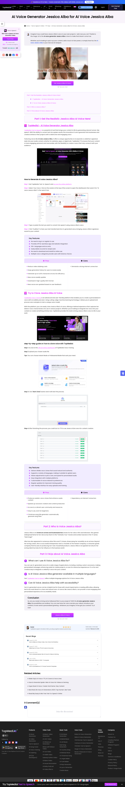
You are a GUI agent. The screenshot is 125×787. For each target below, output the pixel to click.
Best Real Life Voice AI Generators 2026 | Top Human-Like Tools (50, 690)
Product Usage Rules (115, 768)
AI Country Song (65, 750)
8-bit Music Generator (63, 735)
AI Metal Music (64, 739)
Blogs (110, 754)
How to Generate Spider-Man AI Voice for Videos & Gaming (44, 654)
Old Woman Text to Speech (84, 740)
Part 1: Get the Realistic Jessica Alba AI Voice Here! (44, 95)
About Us (111, 734)
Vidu (99, 744)
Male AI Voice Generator (83, 737)
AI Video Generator (32, 740)
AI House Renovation (49, 763)
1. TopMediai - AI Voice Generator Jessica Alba (47, 99)
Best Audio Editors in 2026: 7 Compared (39, 660)
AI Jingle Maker (65, 759)
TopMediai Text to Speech (33, 130)
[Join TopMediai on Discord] (16, 742)
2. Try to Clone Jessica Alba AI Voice (44, 103)
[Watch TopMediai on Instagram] (10, 742)
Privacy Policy (112, 763)
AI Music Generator (32, 735)
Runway (100, 756)
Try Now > (89, 2)
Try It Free (10, 39)
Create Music (64, 770)
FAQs (109, 748)
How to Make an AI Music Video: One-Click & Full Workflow (43, 642)
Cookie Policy (112, 760)
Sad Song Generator (63, 746)
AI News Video (47, 761)
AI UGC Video (47, 739)
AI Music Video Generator (47, 735)
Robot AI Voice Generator (83, 734)
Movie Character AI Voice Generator (83, 753)
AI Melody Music (65, 753)
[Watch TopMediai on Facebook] (6, 742)
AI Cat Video (47, 752)
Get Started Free (111, 784)
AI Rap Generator (65, 764)
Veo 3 (100, 741)
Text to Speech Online (37, 26)
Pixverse (100, 747)
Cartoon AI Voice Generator (84, 743)
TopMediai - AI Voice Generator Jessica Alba (50, 126)
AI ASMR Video (47, 755)
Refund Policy (112, 765)
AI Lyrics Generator (66, 767)
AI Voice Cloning (34, 750)
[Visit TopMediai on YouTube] (13, 742)
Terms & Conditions (114, 757)
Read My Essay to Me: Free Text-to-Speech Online (45, 694)
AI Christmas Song (66, 756)
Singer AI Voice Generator (83, 749)
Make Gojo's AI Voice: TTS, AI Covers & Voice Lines (41, 648)
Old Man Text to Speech (83, 746)
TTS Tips (47, 26)
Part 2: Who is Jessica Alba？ (36, 107)
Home (28, 26)
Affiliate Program (113, 745)
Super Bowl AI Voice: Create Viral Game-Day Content (46, 686)
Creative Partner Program (113, 741)
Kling (99, 750)
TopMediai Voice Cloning (32, 298)
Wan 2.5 (100, 753)
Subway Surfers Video (50, 758)
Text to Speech (11, 30)
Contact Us (111, 737)
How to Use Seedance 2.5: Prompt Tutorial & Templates (42, 666)
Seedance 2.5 (101, 737)
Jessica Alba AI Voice (62, 615)
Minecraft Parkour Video (49, 748)
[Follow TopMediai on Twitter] (3, 742)
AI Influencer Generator (47, 743)
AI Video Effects (48, 769)
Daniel (32, 627)
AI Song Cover (33, 747)
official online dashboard (46, 348)
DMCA (110, 751)
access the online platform (62, 184)
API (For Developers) (33, 757)
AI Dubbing (32, 753)
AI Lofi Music (64, 742)
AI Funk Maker (64, 762)
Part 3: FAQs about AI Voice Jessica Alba (40, 111)
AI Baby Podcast (48, 766)
